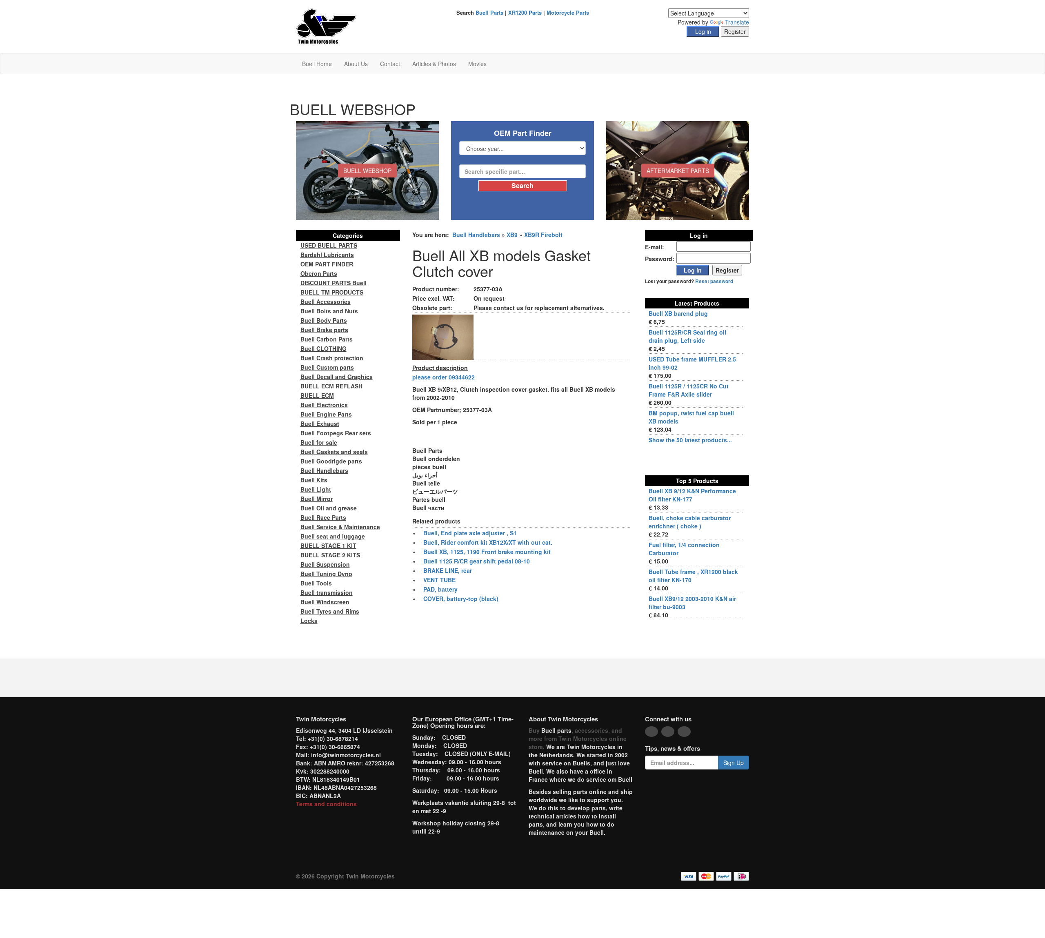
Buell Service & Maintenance (340, 527)
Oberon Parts (318, 273)
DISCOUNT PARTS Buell (333, 283)
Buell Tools (316, 583)
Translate (737, 22)
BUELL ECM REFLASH (331, 386)
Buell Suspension (325, 564)
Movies (477, 64)
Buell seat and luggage (332, 536)
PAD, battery (440, 589)
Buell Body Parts (323, 320)
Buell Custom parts (327, 367)
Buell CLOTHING (323, 348)
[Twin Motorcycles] (326, 26)
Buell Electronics (324, 405)
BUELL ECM (317, 395)
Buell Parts (489, 12)
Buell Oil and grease (328, 508)
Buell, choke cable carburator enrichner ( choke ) (690, 522)
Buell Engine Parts (326, 414)
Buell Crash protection (331, 358)
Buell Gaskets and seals (334, 452)
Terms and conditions (326, 804)
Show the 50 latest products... (690, 440)
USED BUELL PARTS (328, 245)
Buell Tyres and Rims (329, 611)
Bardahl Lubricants (327, 255)
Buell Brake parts (324, 330)
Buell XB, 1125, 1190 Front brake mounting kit (487, 552)
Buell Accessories (325, 301)
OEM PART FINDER (326, 264)
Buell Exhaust (319, 423)
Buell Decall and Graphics (336, 377)
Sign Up (733, 762)
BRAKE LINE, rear (447, 570)
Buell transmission (326, 592)
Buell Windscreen (324, 602)
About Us (356, 64)
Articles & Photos (434, 64)
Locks (309, 620)
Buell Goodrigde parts (331, 461)
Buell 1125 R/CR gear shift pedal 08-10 (476, 561)
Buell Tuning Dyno (326, 574)
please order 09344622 (443, 377)
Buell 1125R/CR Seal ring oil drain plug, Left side (687, 336)
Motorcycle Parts (568, 12)
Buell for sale (318, 442)
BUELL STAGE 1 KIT (328, 545)
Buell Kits (313, 480)
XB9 (512, 235)
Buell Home (317, 64)
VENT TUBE (439, 580)
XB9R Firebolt (543, 235)
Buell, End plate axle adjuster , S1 (470, 533)
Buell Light (315, 489)
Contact (390, 64)
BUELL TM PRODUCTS (331, 292)
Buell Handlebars (476, 235)
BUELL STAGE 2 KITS (330, 555)
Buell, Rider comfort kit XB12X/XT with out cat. (487, 542)
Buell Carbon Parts (326, 339)
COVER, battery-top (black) (460, 598)
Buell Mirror (316, 499)
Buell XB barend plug (678, 313)
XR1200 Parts (525, 12)
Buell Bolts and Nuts (329, 311)
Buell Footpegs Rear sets (335, 433)
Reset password (714, 281)
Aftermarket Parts (678, 170)
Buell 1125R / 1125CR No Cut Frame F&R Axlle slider (689, 390)
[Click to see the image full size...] (443, 337)
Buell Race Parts (323, 517)
